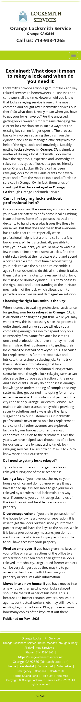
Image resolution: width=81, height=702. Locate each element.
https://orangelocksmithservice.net (41, 657)
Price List (47, 675)
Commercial (45, 666)
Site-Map (62, 675)
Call (41, 696)
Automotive (64, 666)
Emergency (24, 671)
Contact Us (57, 671)
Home (12, 666)
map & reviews (45, 647)
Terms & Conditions (25, 675)
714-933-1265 (49, 40)
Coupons (40, 671)
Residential (27, 666)
